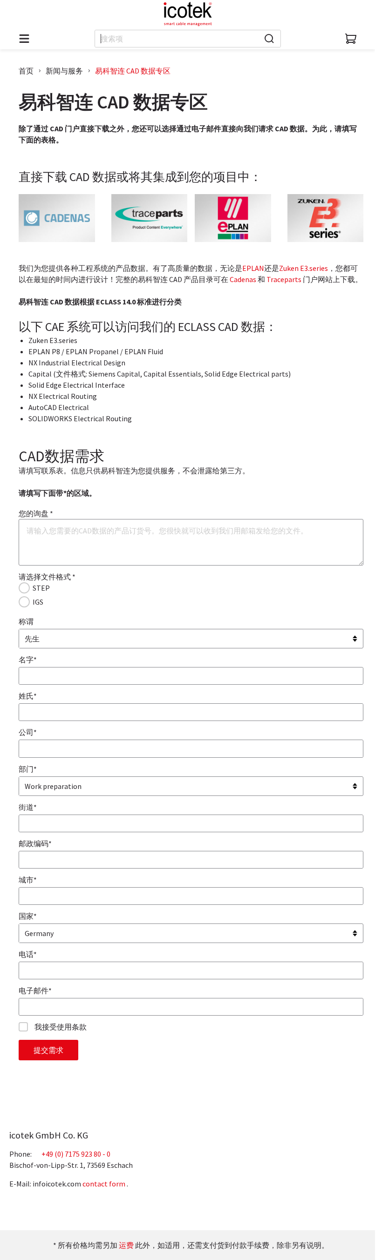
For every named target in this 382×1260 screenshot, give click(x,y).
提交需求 (48, 1050)
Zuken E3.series (303, 268)
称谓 (26, 621)
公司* (28, 732)
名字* (28, 659)
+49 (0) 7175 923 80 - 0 (75, 1154)
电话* (28, 954)
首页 (26, 70)
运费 (126, 1245)
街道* (28, 807)
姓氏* (28, 696)
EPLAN (253, 268)
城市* (28, 879)
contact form (103, 1183)
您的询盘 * (36, 513)
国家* (28, 916)
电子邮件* (35, 990)
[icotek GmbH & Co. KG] (187, 14)
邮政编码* (35, 843)
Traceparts (283, 279)
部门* (28, 769)
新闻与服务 (64, 70)
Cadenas (243, 279)
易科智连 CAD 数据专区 (133, 70)
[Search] (269, 38)
